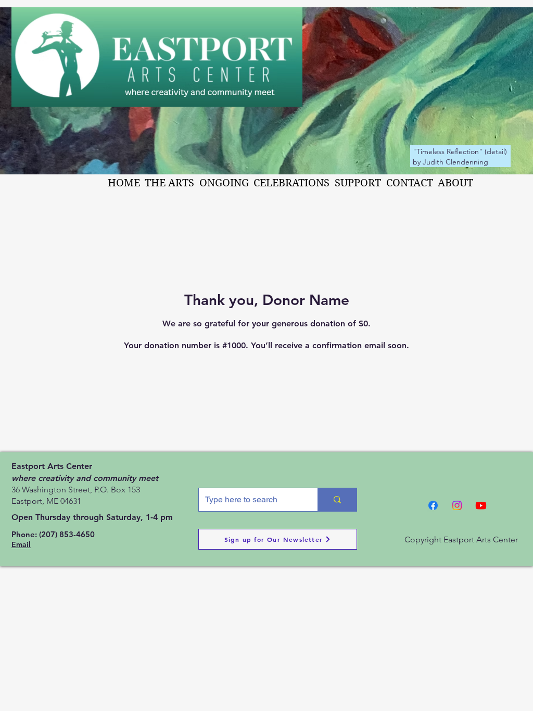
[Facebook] (433, 505)
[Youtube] (481, 505)
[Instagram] (457, 505)
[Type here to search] (337, 499)
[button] (170, 183)
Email (21, 544)
